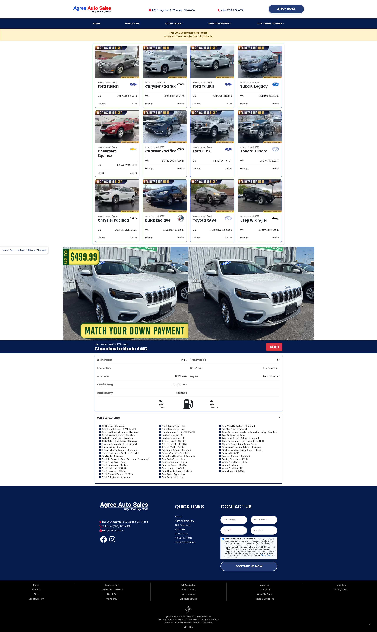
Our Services (188, 594)
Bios (36, 594)
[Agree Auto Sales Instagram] (112, 541)
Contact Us (181, 533)
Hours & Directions (185, 542)
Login (189, 627)
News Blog (341, 585)
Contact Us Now (248, 566)
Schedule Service (188, 599)
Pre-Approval (112, 599)
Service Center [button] (218, 23)
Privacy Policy (266, 555)
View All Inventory (184, 520)
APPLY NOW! (286, 9)
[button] (188, 449)
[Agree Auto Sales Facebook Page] (103, 541)
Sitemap (36, 589)
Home (96, 23)
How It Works (188, 589)
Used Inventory (36, 599)
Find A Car (132, 23)
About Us (180, 529)
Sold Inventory (17, 250)
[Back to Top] (370, 625)
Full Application (188, 585)
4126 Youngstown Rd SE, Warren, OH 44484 (173, 10)
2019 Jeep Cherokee (36, 250)
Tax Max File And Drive (112, 589)
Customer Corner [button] (269, 23)
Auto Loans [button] (173, 23)
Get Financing (182, 525)
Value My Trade (183, 537)
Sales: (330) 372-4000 (232, 10)
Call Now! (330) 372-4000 (115, 526)
